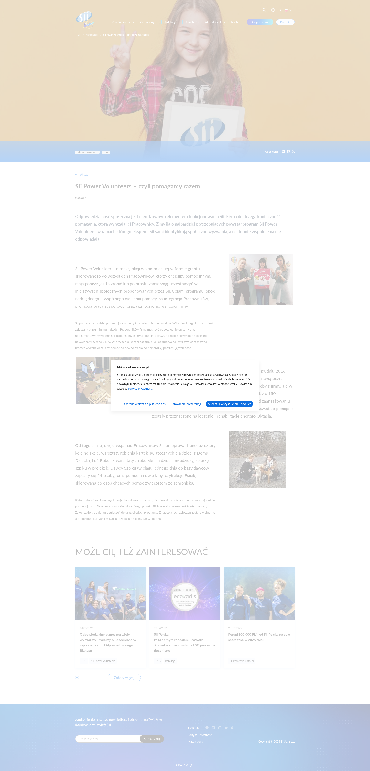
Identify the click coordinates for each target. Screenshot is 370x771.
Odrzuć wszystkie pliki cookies (145, 404)
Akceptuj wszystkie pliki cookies (229, 404)
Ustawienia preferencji (185, 404)
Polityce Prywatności (140, 388)
